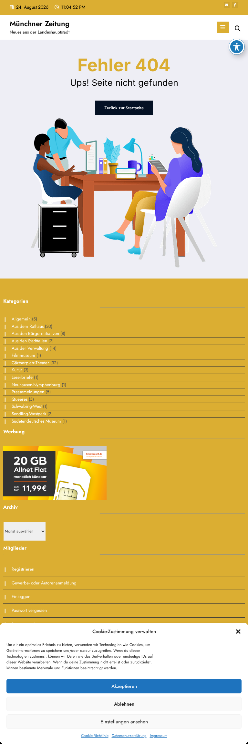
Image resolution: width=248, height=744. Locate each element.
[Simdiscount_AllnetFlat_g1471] (55, 472)
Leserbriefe (22, 377)
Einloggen (21, 596)
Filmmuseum (23, 355)
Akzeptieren (124, 686)
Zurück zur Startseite (124, 107)
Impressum (158, 736)
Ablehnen (124, 704)
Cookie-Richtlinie (94, 736)
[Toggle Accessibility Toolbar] (236, 46)
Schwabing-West (27, 406)
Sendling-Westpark (29, 414)
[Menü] (223, 27)
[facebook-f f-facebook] (235, 5)
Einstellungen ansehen (124, 721)
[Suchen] (238, 28)
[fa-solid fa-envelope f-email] (227, 5)
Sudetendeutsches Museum (36, 421)
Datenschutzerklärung (129, 736)
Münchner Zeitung (39, 23)
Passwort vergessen (29, 610)
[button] (238, 631)
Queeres (19, 399)
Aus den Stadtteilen (29, 341)
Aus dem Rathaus (28, 326)
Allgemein (21, 319)
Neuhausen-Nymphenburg (36, 385)
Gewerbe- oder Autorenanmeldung (44, 583)
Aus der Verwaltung (30, 348)
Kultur (17, 370)
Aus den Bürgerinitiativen (35, 333)
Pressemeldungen (28, 392)
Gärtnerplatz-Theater (30, 363)
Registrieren (23, 569)
